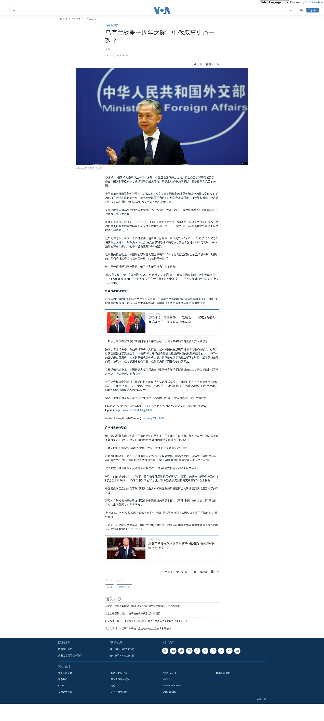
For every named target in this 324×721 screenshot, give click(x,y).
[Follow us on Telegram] (205, 651)
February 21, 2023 (153, 418)
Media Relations (172, 685)
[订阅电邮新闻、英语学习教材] (237, 651)
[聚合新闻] (221, 651)
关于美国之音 (65, 673)
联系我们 (63, 679)
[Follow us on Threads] (197, 651)
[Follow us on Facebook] (181, 651)
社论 (113, 685)
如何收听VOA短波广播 (122, 655)
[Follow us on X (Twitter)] (165, 651)
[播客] (229, 651)
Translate (317, 2)
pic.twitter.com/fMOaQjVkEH (135, 410)
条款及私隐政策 (119, 673)
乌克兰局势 (112, 25)
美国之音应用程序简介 (70, 655)
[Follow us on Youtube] (173, 651)
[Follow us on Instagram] (189, 651)
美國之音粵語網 (119, 691)
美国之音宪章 (65, 691)
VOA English (170, 673)
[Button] (198, 64)
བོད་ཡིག (166, 679)
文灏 (107, 49)
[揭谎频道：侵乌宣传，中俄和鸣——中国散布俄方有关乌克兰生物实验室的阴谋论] (126, 322)
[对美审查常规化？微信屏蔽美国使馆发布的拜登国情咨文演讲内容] (126, 548)
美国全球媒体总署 (120, 679)
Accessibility (169, 691)
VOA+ (61, 685)
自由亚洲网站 (223, 673)
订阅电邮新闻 (65, 649)
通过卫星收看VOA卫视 (122, 649)
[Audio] (291, 10)
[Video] (301, 10)
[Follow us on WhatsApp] (213, 651)
